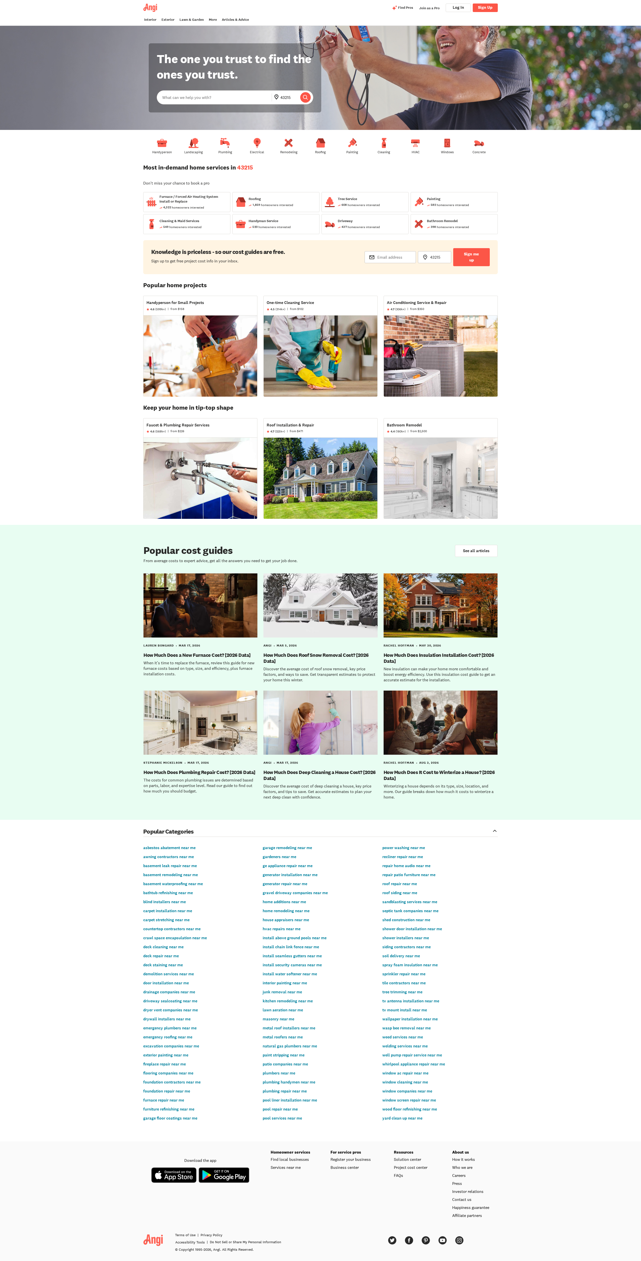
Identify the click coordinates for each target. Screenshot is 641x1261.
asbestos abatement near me (169, 847)
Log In (458, 7)
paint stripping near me (283, 1055)
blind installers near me (164, 901)
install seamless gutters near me (292, 956)
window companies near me (407, 1091)
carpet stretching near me (166, 919)
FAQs (398, 1175)
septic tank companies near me (410, 910)
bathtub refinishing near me (168, 892)
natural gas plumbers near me (290, 1046)
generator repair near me (285, 883)
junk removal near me (282, 992)
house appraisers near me (286, 919)
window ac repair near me (405, 1073)
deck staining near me (163, 965)
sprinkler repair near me (403, 974)
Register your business (351, 1159)
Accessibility (190, 1242)
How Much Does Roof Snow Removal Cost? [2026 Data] (316, 658)
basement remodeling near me (170, 874)
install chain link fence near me (291, 947)
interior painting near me (285, 983)
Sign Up (485, 7)
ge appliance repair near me (287, 865)
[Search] (305, 97)
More (213, 19)
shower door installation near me (412, 928)
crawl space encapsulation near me (175, 937)
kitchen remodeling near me (288, 1001)
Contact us (461, 1199)
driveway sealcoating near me (170, 1001)
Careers (459, 1175)
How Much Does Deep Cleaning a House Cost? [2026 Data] (319, 775)
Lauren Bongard (158, 646)
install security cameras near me (292, 965)
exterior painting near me (165, 1055)
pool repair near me (280, 1109)
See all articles (476, 550)
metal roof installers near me (289, 1028)
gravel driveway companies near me (295, 892)
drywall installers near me (167, 1019)
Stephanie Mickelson (163, 763)
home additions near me (284, 901)
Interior (150, 19)
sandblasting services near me (409, 901)
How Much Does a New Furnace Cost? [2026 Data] (197, 655)
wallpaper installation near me (410, 1019)
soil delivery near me (401, 956)
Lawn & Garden (192, 19)
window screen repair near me (409, 1100)
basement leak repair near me (170, 865)
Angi (267, 646)
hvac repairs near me (281, 928)
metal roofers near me (283, 1037)
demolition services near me (168, 974)
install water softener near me (290, 974)
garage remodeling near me (287, 847)
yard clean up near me (402, 1118)
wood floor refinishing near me (409, 1109)
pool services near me (282, 1118)
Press (457, 1183)
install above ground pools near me (295, 937)
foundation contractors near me (172, 1082)
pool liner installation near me (290, 1100)
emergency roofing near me (167, 1037)
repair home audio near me (406, 865)
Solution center (407, 1159)
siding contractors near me (406, 947)
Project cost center (410, 1167)
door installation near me (166, 983)
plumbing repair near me (285, 1091)
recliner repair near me (402, 856)
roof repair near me (399, 883)
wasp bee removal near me (406, 1028)
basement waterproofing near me (173, 883)
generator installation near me (290, 874)
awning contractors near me (168, 856)
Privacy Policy (211, 1235)
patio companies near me (285, 1064)
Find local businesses (290, 1159)
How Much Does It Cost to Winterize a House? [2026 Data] (439, 775)
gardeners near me (279, 856)
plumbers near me (279, 1073)
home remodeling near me (286, 910)
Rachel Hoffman (399, 646)
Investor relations (468, 1191)
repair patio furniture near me (408, 874)
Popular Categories (168, 831)
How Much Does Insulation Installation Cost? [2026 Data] (439, 658)
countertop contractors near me (172, 928)
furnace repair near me (163, 1100)
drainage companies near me (169, 992)
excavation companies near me (171, 1046)
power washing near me (403, 847)
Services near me (286, 1167)
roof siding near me (399, 892)
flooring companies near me (168, 1073)
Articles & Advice (235, 19)
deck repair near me (161, 956)
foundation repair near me (166, 1091)
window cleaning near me (405, 1082)
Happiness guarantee (470, 1207)
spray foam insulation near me (410, 965)
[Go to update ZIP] (277, 97)
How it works (463, 1159)
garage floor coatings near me (170, 1118)
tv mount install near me (404, 1010)
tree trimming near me (402, 992)
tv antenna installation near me (410, 1001)
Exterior (168, 19)
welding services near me (405, 1046)
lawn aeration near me (283, 1010)
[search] (305, 97)
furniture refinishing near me (168, 1109)
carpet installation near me (167, 910)
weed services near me (402, 1037)
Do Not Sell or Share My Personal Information (245, 1242)
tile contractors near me (404, 983)
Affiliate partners (467, 1215)
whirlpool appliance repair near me (413, 1064)
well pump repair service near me (412, 1055)
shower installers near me (405, 937)
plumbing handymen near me (289, 1082)
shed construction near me (406, 919)
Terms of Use (185, 1235)
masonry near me (278, 1019)
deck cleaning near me (163, 947)
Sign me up (471, 257)
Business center (345, 1167)
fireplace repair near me (164, 1064)
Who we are (462, 1167)
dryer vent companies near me (170, 1010)
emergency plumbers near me (170, 1028)
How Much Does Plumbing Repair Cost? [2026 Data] (199, 772)
